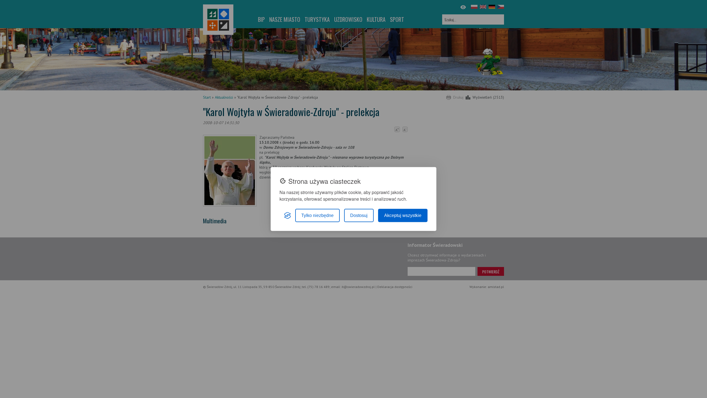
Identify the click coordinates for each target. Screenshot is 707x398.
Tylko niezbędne (317, 215)
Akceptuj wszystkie (402, 215)
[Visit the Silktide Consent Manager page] (287, 215)
